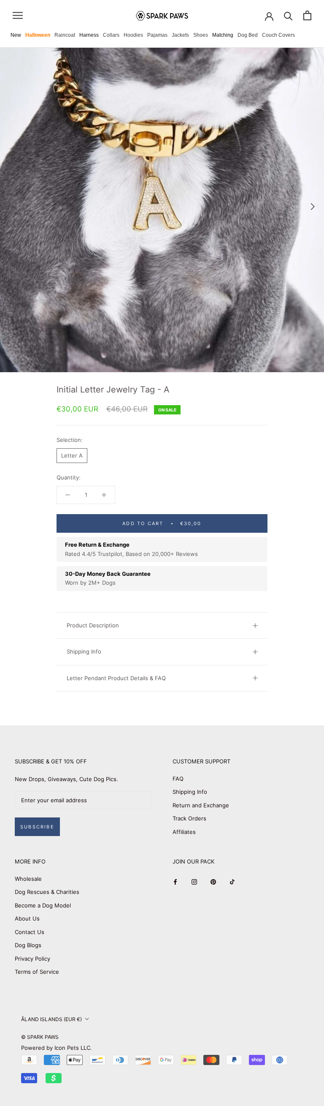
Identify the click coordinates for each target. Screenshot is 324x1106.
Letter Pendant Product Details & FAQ (116, 678)
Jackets (180, 35)
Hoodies (133, 35)
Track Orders (189, 818)
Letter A (72, 455)
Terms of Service (37, 971)
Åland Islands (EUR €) (51, 1019)
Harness (89, 35)
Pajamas (157, 35)
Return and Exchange (201, 805)
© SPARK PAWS (40, 1037)
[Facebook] (175, 881)
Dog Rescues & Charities (47, 891)
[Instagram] (194, 881)
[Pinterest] (213, 881)
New (16, 35)
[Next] (312, 206)
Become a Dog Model (43, 905)
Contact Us (29, 932)
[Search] (288, 15)
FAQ (178, 778)
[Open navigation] (18, 15)
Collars (111, 35)
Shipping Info (84, 651)
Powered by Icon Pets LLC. (56, 1047)
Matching (222, 35)
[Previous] (11, 206)
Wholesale (28, 878)
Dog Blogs (28, 945)
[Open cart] (307, 15)
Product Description (93, 625)
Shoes (200, 35)
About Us (27, 918)
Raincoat (64, 35)
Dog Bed (248, 35)
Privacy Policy (32, 958)
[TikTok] (232, 881)
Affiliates (184, 831)
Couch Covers (278, 35)
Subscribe (37, 827)
